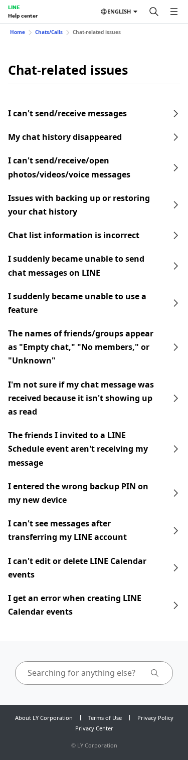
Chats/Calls (49, 32)
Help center (23, 15)
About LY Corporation (44, 717)
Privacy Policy (155, 717)
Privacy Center (94, 728)
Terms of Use (105, 717)
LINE (14, 7)
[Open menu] (174, 12)
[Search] (154, 12)
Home (17, 32)
